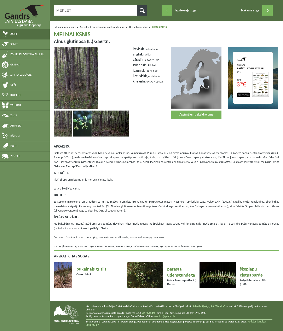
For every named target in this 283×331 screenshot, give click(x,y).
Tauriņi (15, 105)
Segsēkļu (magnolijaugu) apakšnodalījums (102, 27)
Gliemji (15, 64)
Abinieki (16, 125)
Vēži (13, 85)
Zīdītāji (15, 156)
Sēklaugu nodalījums (65, 27)
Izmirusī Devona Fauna (27, 54)
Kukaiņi (15, 95)
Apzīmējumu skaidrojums (196, 114)
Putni (14, 146)
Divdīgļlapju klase (138, 27)
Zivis (13, 115)
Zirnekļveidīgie (20, 74)
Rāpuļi (15, 136)
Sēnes (14, 44)
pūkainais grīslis (91, 269)
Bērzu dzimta (159, 27)
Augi (13, 34)
